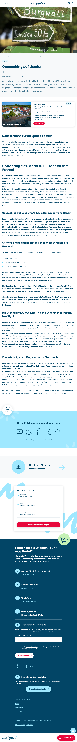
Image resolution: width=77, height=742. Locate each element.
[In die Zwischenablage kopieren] (57, 431)
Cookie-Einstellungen (20, 720)
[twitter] (48, 431)
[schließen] (73, 103)
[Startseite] (39, 3)
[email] (19, 431)
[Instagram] (25, 666)
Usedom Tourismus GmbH (23, 699)
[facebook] (38, 431)
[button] (64, 539)
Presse (17, 703)
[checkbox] (16, 647)
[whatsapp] (29, 431)
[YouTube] (32, 666)
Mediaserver (19, 708)
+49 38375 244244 (28, 575)
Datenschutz (31, 720)
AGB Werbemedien (20, 724)
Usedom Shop (19, 712)
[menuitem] (38, 699)
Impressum (39, 720)
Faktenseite (29, 724)
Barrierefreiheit (48, 720)
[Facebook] (17, 666)
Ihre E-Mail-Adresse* (25, 635)
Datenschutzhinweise (31, 647)
